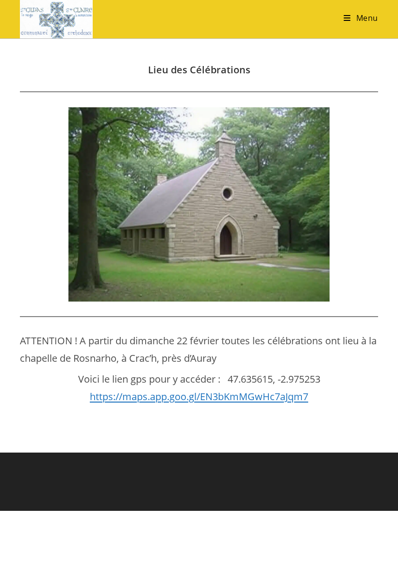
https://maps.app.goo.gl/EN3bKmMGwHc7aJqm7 (199, 396)
